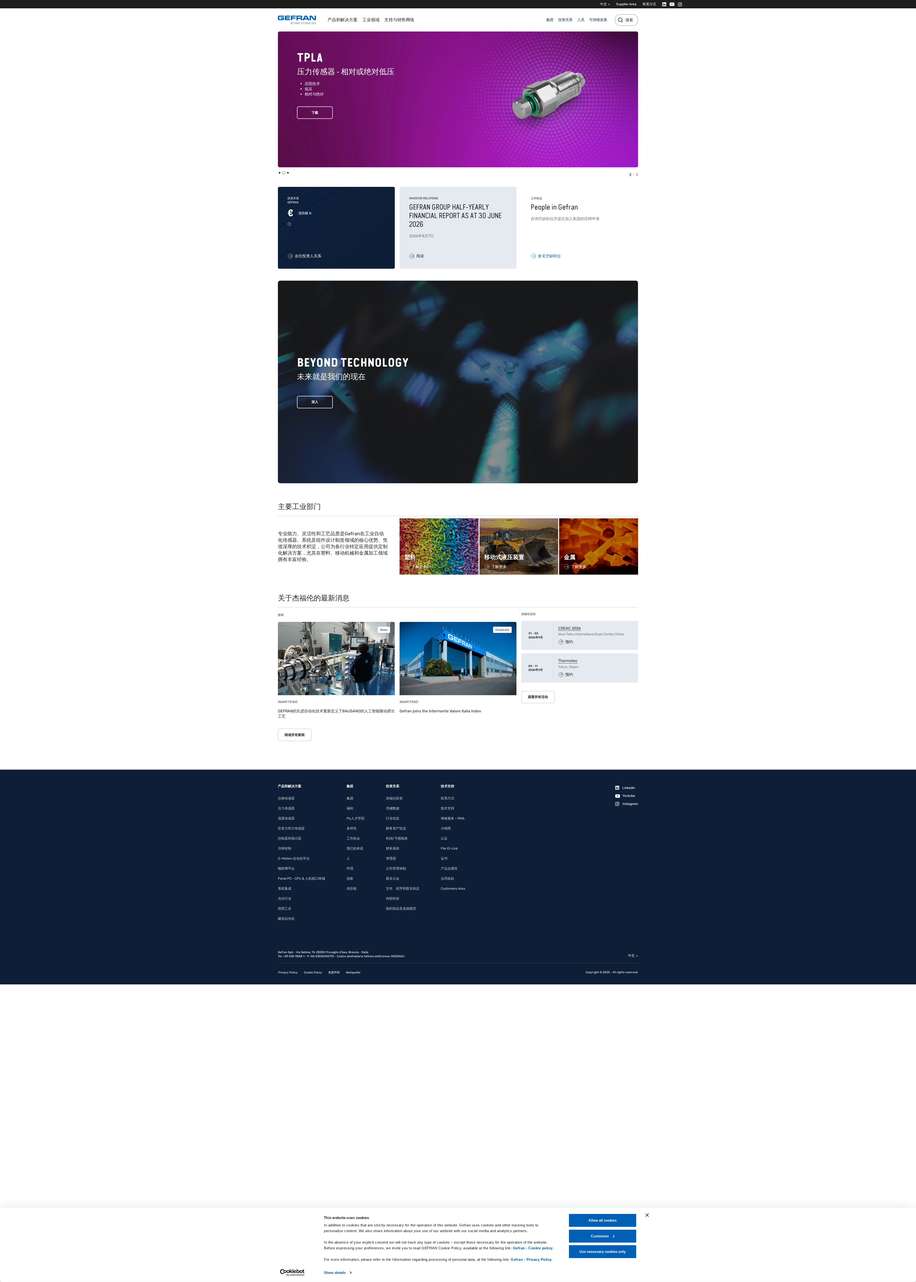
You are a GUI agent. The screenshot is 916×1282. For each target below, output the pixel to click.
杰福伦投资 (394, 798)
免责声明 (334, 972)
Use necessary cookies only (602, 1252)
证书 (444, 858)
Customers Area (453, 889)
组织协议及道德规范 (401, 909)
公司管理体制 (396, 869)
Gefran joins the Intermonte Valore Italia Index (440, 711)
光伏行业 (284, 899)
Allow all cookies (602, 1220)
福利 (350, 808)
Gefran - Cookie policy (533, 1248)
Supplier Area (626, 4)
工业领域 (371, 19)
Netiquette (353, 972)
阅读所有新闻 (295, 735)
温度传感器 (286, 818)
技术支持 (447, 808)
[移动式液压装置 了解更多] (518, 521)
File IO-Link (449, 848)
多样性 (352, 828)
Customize (600, 1236)
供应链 (352, 889)
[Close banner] (647, 1215)
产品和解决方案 (343, 19)
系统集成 (284, 889)
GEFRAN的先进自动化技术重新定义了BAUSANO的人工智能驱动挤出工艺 (336, 714)
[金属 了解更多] (598, 521)
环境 (350, 869)
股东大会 (392, 879)
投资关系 (565, 20)
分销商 (446, 828)
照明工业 (284, 909)
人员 (580, 20)
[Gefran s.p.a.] (297, 20)
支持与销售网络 (399, 19)
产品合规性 (449, 869)
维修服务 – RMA (452, 818)
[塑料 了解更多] (439, 521)
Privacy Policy (288, 972)
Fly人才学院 (355, 818)
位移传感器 (286, 798)
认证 (444, 838)
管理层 (391, 858)
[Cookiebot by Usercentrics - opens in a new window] (292, 1272)
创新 (350, 879)
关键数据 (392, 808)
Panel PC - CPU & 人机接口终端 (301, 879)
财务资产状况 (396, 828)
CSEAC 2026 (569, 628)
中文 (603, 4)
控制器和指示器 (289, 838)
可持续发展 (598, 20)
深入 (315, 402)
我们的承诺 (355, 848)
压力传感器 (286, 808)
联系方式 (649, 4)
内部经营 (392, 899)
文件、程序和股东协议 (402, 889)
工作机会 (353, 838)
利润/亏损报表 (397, 838)
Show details (335, 1273)
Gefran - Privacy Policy (531, 1259)
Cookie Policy (313, 972)
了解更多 (315, 122)
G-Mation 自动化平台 (294, 858)
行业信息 (392, 818)
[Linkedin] (662, 4)
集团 (549, 20)
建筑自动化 (286, 919)
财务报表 (392, 848)
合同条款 (447, 879)
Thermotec (568, 660)
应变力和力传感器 (291, 828)
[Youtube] (670, 4)
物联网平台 (286, 869)
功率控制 (284, 848)
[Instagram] (678, 4)
